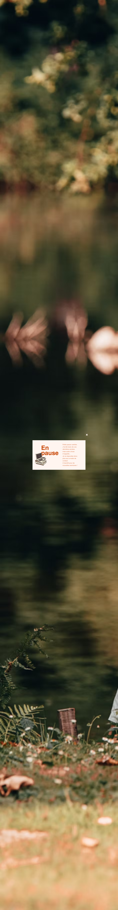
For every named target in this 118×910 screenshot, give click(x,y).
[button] (87, 435)
